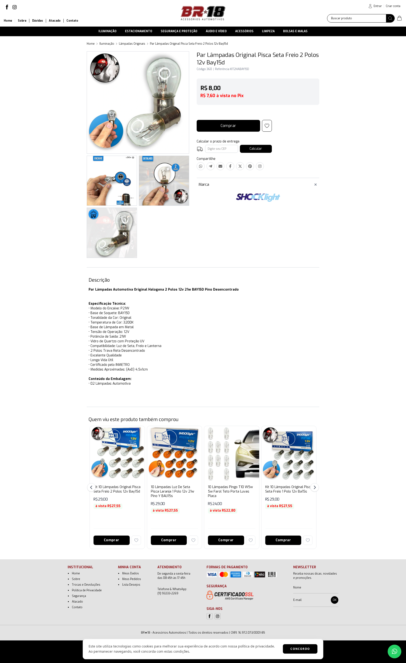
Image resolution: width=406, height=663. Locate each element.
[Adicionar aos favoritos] (136, 540)
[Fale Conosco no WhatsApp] (394, 651)
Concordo (300, 649)
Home (91, 44)
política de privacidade (256, 646)
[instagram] (14, 7)
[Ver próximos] (313, 487)
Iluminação (106, 44)
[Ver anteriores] (92, 487)
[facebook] (7, 7)
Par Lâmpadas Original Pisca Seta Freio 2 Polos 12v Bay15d (189, 44)
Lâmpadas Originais (132, 44)
